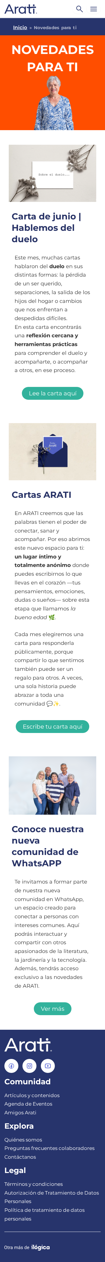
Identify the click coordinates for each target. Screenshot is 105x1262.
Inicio (20, 27)
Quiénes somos (23, 1140)
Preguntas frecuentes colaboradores (49, 1148)
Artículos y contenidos (32, 1095)
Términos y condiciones (33, 1184)
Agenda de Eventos (28, 1104)
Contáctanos (20, 1157)
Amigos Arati (20, 1113)
